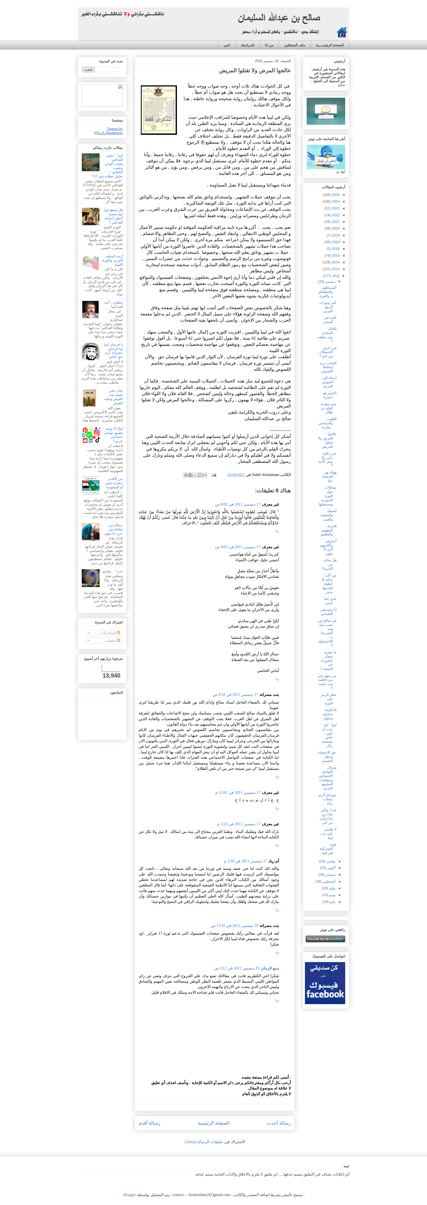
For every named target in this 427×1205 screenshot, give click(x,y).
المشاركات (108, 633)
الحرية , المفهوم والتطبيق (328, 530)
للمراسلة (247, 45)
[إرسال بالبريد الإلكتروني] (204, 475)
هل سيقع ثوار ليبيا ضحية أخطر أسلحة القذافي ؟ (113, 216)
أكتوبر (331, 868)
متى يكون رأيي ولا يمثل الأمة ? (327, 459)
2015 (335, 256)
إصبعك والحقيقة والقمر (328, 515)
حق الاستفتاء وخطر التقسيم (327, 756)
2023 (335, 208)
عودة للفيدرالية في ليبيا (328, 848)
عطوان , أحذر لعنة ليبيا (113, 304)
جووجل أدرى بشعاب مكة (327, 799)
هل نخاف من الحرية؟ (329, 564)
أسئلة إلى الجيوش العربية (329, 382)
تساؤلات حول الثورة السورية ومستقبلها (328, 495)
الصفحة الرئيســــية (330, 45)
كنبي (227, 45)
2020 (335, 228)
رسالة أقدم (149, 1123)
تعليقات (111, 640)
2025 (335, 195)
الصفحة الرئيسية (214, 1123)
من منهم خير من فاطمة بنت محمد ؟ (327, 682)
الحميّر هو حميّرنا (330, 395)
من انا (269, 45)
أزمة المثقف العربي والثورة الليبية (112, 260)
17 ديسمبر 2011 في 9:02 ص (237, 547)
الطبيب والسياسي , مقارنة (327, 423)
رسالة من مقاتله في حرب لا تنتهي (113, 529)
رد (277, 530)
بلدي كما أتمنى (330, 601)
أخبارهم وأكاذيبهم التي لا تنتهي (328, 547)
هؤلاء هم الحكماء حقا (329, 477)
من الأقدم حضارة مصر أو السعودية (114, 483)
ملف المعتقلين (294, 45)
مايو (332, 902)
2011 (335, 276)
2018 (335, 242)
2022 (335, 215)
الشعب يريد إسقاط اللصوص (328, 367)
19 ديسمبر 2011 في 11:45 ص (234, 925)
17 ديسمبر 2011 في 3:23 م (238, 824)
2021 (335, 222)
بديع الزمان (270, 968)
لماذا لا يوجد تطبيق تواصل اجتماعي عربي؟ (113, 434)
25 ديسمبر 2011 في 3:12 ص (236, 968)
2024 (335, 201)
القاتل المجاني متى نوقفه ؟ (327, 335)
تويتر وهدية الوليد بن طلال (329, 408)
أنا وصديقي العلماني (328, 612)
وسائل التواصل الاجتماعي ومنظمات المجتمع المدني (328, 777)
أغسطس (329, 881)
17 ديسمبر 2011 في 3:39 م (245, 861)
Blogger (129, 1195)
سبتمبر (330, 874)
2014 (335, 262)
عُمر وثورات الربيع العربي (328, 307)
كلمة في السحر (330, 320)
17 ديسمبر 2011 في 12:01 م (237, 792)
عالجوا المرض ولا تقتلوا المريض (327, 440)
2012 (335, 269)
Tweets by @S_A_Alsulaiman (108, 131)
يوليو (332, 888)
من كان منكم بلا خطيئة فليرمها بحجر (329, 583)
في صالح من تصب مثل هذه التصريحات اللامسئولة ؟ (327, 632)
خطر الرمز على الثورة (329, 699)
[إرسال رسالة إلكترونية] (214, 475)
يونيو (332, 895)
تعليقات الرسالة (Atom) (204, 1142)
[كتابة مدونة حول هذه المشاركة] (199, 475)
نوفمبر (330, 861)
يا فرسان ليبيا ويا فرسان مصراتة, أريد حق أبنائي (113, 350)
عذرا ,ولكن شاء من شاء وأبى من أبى (328, 816)
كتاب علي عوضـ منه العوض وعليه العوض (113, 397)
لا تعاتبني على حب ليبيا (328, 833)
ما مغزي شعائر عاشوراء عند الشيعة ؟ (328, 660)
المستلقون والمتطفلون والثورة (328, 291)
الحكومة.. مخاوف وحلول (329, 714)
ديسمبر (330, 282)
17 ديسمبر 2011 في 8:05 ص (237, 504)
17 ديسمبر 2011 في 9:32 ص (235, 694)
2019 (335, 235)
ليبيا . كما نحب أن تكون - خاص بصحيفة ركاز (329, 735)
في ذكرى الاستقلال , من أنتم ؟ (327, 352)
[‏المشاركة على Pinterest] (185, 475)
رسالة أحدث (279, 1123)
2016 (335, 249)
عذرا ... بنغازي (112, 571)
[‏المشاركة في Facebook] (190, 475)
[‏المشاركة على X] (195, 475)
